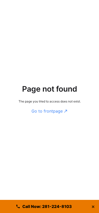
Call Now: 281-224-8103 (47, 206)
